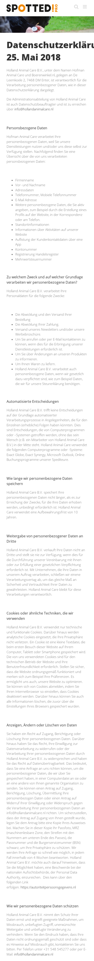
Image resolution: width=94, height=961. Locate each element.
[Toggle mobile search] (76, 6)
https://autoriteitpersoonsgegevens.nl (48, 887)
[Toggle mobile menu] (85, 6)
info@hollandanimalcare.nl (33, 109)
